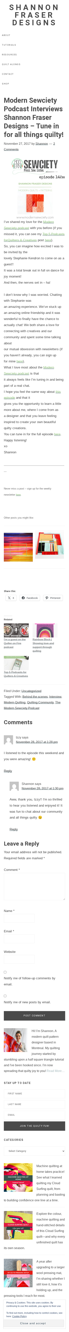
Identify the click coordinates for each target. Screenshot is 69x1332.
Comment (12, 870)
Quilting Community (40, 702)
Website (10, 952)
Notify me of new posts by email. (27, 1002)
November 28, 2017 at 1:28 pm (37, 742)
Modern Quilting (14, 702)
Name (9, 911)
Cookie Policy (19, 1316)
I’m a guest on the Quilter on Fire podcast (15, 643)
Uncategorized (31, 691)
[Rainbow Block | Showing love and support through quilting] (45, 630)
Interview (55, 696)
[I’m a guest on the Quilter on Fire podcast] (16, 630)
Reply (8, 771)
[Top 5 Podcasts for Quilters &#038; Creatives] (16, 663)
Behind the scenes (35, 696)
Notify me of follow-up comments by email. (29, 981)
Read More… (56, 1071)
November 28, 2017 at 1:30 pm (42, 788)
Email (9, 931)
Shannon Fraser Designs (34, 15)
